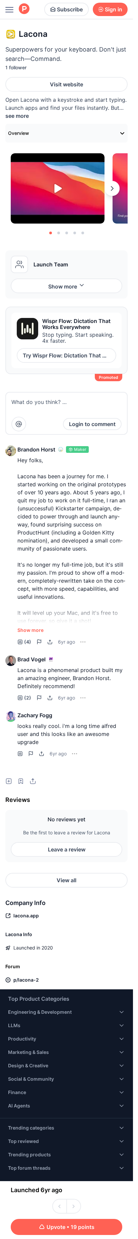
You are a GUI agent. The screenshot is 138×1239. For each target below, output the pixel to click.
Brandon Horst (36, 449)
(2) (27, 697)
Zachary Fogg (34, 715)
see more (17, 115)
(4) (27, 642)
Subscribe (70, 9)
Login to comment (92, 424)
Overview (18, 133)
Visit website (66, 84)
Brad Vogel (31, 659)
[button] (10, 450)
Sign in (113, 9)
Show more (62, 286)
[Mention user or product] (18, 424)
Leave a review (66, 849)
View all (66, 880)
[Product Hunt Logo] (24, 9)
